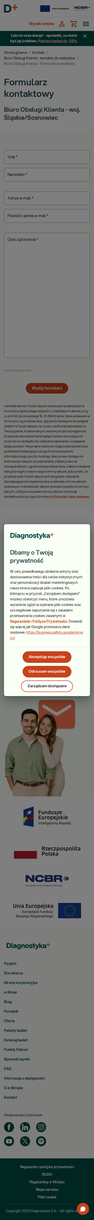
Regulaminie (20, 621)
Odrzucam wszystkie (47, 671)
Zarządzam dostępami (47, 686)
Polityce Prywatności (49, 621)
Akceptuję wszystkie (47, 657)
